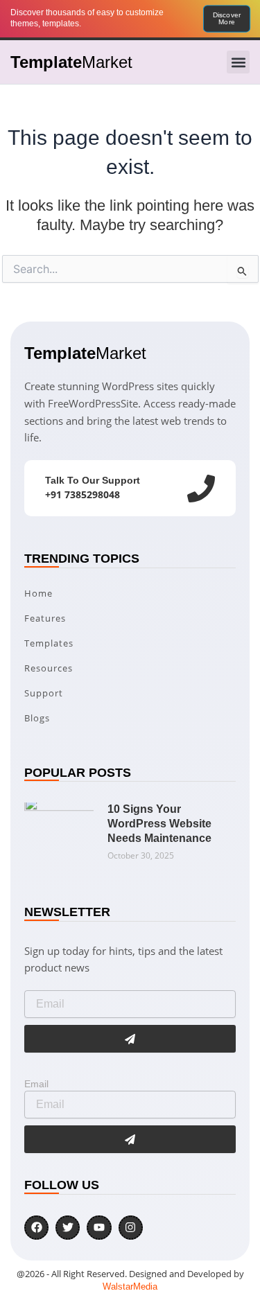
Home (38, 593)
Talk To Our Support (92, 480)
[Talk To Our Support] (201, 488)
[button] (238, 62)
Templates (48, 643)
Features (45, 618)
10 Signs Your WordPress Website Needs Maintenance (159, 823)
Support (43, 693)
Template (71, 62)
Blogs (37, 718)
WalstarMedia (130, 1286)
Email (36, 1083)
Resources (48, 668)
